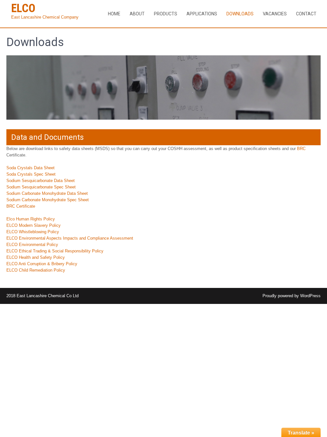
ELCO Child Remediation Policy (35, 270)
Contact (306, 13)
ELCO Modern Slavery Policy (33, 225)
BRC (301, 148)
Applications (201, 13)
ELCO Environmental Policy (32, 244)
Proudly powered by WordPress (291, 295)
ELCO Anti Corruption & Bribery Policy (41, 263)
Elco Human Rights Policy (30, 219)
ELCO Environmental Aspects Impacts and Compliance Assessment (69, 238)
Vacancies (275, 13)
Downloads (240, 13)
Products (165, 13)
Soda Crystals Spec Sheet (31, 174)
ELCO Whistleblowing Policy (32, 231)
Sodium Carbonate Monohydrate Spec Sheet (47, 199)
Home (114, 13)
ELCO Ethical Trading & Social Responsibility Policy (54, 251)
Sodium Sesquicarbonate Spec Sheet (41, 187)
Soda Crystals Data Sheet (30, 167)
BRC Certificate (20, 206)
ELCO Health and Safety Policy (35, 257)
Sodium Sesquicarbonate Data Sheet (40, 180)
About (137, 13)
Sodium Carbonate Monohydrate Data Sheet (47, 193)
